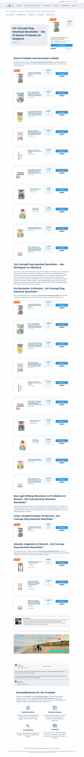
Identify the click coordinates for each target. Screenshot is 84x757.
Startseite (7, 11)
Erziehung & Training (29, 5)
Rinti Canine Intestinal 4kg (35, 209)
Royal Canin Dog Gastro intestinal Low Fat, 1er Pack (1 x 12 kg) (35, 151)
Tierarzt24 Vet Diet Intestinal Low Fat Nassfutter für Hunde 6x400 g (59, 38)
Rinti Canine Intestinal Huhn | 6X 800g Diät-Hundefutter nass (35, 228)
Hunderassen (56, 5)
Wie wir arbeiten (56, 748)
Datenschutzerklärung (43, 748)
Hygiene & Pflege (21, 11)
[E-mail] (16, 628)
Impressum (34, 748)
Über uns (50, 748)
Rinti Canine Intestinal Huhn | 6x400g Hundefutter (35, 562)
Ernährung (19, 5)
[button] (77, 6)
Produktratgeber (65, 5)
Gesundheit (37, 5)
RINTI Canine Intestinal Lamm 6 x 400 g (35, 189)
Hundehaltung (46, 5)
